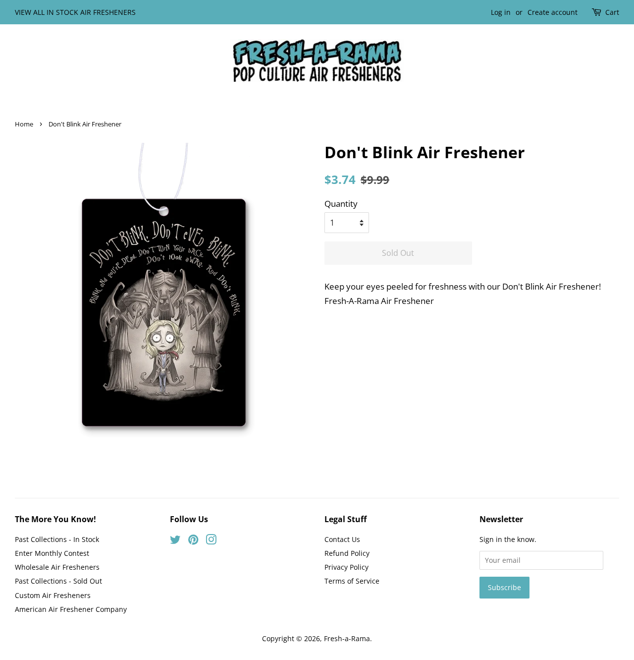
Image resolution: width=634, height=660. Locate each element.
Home (24, 124)
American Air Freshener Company (71, 609)
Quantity (341, 203)
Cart (612, 12)
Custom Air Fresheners (53, 595)
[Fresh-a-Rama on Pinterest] (193, 541)
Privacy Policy (346, 567)
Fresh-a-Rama (347, 638)
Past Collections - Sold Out (58, 581)
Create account (553, 12)
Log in (501, 12)
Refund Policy (347, 553)
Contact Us (342, 539)
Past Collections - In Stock (57, 539)
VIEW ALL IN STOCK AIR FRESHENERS (75, 12)
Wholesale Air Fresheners (57, 567)
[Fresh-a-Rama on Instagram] (211, 541)
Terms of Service (351, 581)
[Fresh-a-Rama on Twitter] (175, 541)
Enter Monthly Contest (52, 553)
